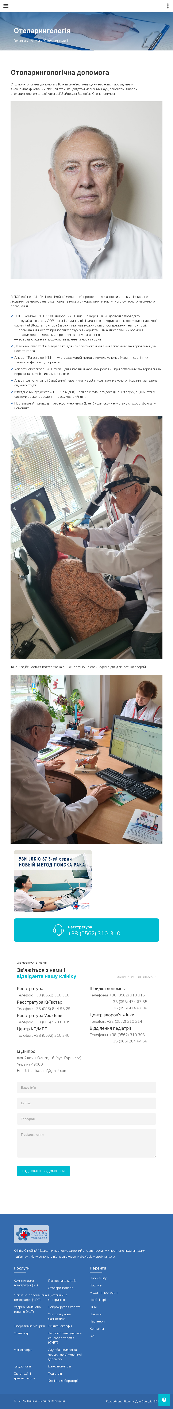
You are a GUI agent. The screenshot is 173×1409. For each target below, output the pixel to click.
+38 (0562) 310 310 (51, 995)
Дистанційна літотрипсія (57, 1297)
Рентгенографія (60, 1326)
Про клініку (98, 1278)
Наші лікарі (98, 1299)
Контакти (97, 1328)
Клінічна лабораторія (63, 1380)
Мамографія (23, 1350)
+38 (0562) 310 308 (127, 1034)
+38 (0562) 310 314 (124, 1021)
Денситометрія (59, 1366)
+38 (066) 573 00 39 (52, 1022)
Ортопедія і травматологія (24, 1376)
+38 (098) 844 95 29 (52, 1008)
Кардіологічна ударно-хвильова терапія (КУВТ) (65, 1338)
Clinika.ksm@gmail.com (47, 1070)
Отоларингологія (60, 1288)
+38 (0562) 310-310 (94, 933)
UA (92, 1336)
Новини (95, 1314)
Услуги (35, 40)
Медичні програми (104, 1292)
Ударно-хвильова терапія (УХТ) (27, 1309)
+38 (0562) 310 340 (51, 1035)
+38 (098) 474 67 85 (128, 1001)
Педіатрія (55, 1373)
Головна (20, 40)
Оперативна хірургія (29, 1326)
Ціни (93, 1307)
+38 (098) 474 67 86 (128, 1008)
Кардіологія (22, 1366)
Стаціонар (21, 1333)
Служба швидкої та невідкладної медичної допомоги (65, 1355)
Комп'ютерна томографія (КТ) (26, 1283)
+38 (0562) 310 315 (127, 995)
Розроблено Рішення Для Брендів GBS (132, 1401)
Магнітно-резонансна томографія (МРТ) (30, 1297)
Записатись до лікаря (135, 976)
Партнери (97, 1321)
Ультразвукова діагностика (59, 1316)
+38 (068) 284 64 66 (128, 1041)
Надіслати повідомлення (43, 1171)
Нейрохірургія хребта (64, 1307)
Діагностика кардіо (62, 1280)
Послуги (96, 1285)
